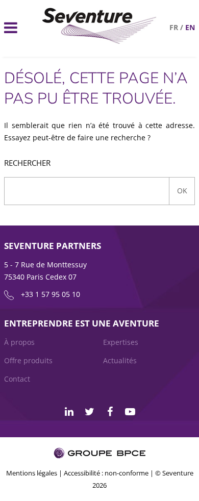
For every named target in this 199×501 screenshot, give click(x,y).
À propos (19, 342)
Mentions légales (31, 473)
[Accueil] (99, 41)
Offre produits (28, 360)
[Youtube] (130, 412)
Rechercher (27, 163)
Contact (17, 379)
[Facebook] (110, 412)
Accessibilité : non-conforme (106, 473)
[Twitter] (89, 412)
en (190, 27)
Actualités (120, 360)
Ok (182, 190)
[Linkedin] (69, 412)
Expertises (120, 342)
